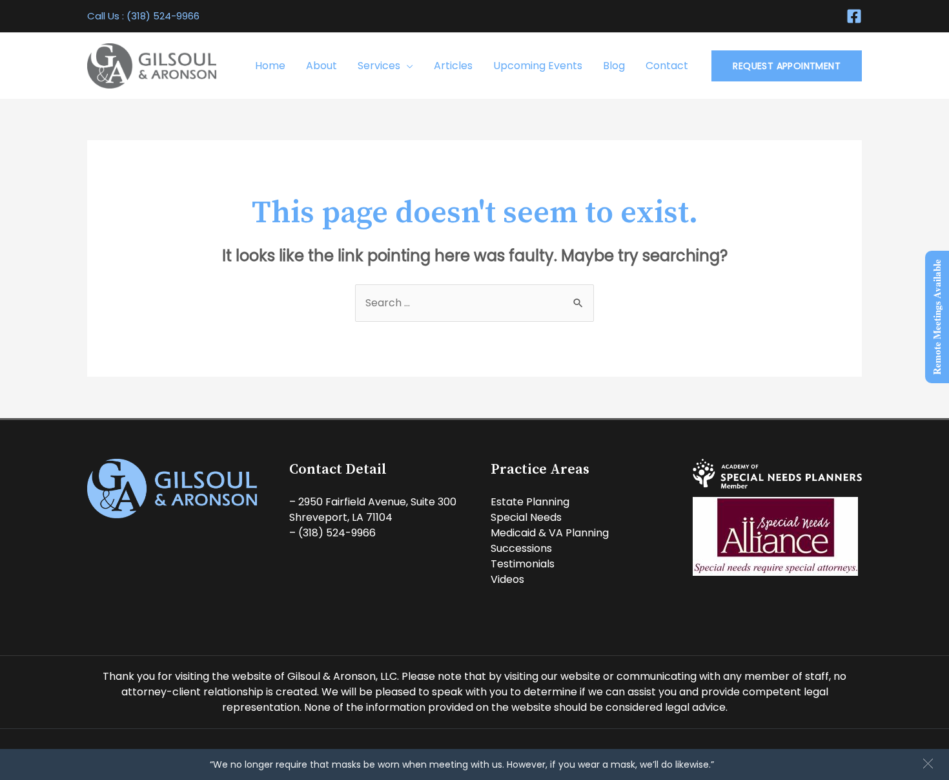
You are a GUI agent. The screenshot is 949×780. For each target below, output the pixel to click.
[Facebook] (854, 16)
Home (270, 65)
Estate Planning (530, 501)
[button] (928, 763)
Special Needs (526, 517)
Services (379, 65)
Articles (453, 65)
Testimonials (523, 563)
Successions (521, 548)
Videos (507, 579)
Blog (614, 65)
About (321, 65)
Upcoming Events (537, 65)
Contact (667, 65)
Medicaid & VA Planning (550, 532)
